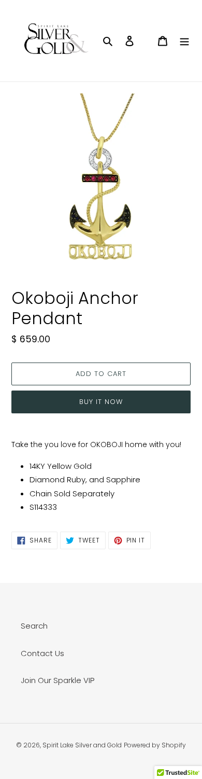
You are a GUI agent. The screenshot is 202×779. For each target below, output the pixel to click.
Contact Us (42, 653)
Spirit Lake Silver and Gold (82, 745)
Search (34, 625)
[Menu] (184, 41)
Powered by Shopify (155, 745)
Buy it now (101, 402)
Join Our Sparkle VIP (57, 680)
